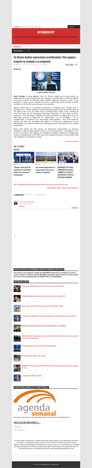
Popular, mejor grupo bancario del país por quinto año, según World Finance (42, 306)
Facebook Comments (40, 194)
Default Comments (29, 194)
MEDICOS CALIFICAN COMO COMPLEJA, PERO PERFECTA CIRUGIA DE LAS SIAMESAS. (44, 326)
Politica (37, 64)
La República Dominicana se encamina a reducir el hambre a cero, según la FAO (43, 296)
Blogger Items (55, 464)
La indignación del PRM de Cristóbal (32, 376)
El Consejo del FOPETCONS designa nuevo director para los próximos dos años (43, 286)
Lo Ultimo (28, 64)
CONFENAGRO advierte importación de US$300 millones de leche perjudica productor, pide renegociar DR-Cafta (50, 367)
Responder (74, 207)
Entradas (19, 426)
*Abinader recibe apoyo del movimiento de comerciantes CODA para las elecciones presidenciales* (22, 171)
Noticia (33, 64)
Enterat (19, 64)
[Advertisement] (46, 12)
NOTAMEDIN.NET (46, 32)
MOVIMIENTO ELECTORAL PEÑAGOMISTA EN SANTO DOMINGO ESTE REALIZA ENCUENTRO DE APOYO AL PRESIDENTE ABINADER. (66, 172)
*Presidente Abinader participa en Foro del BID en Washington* (39, 346)
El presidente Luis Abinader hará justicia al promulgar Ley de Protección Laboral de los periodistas (49, 316)
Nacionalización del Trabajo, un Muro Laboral (34, 356)
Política (41, 64)
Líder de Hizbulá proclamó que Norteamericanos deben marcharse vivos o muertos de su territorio (41, 184)
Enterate (18, 51)
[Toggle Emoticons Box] (15, 235)
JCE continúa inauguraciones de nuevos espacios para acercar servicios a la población (45, 169)
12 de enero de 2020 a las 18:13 (26, 203)
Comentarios (20, 430)
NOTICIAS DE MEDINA (26, 202)
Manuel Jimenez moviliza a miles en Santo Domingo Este (62, 188)
